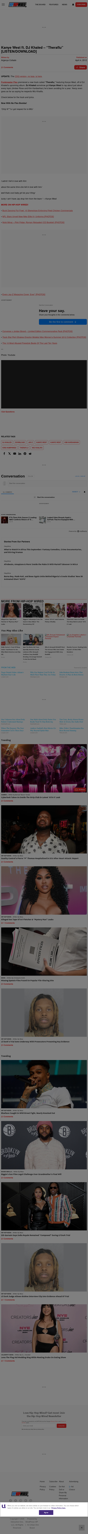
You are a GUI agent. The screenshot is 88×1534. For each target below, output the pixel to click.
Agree (46, 1512)
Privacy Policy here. (58, 1508)
